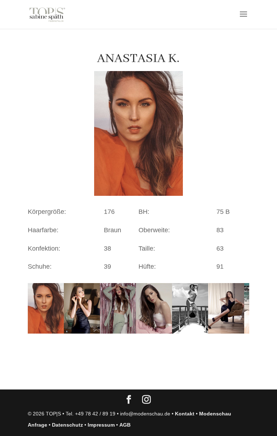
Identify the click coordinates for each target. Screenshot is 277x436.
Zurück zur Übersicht (69, 377)
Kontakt (184, 414)
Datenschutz (67, 425)
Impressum (101, 425)
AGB (125, 425)
